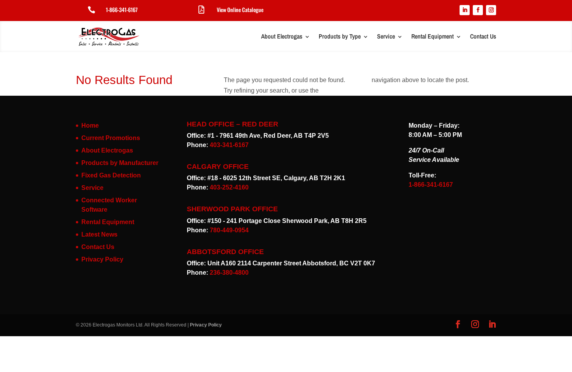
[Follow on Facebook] (478, 10)
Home (90, 125)
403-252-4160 (229, 187)
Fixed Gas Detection (111, 175)
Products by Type (340, 36)
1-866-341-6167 (122, 9)
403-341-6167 (229, 145)
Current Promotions (110, 138)
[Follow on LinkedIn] (465, 10)
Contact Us (483, 36)
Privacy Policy (102, 259)
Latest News (99, 234)
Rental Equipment (432, 36)
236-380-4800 (229, 272)
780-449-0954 (229, 230)
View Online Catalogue (240, 9)
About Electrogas (281, 36)
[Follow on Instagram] (491, 10)
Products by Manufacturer (119, 163)
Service (386, 36)
